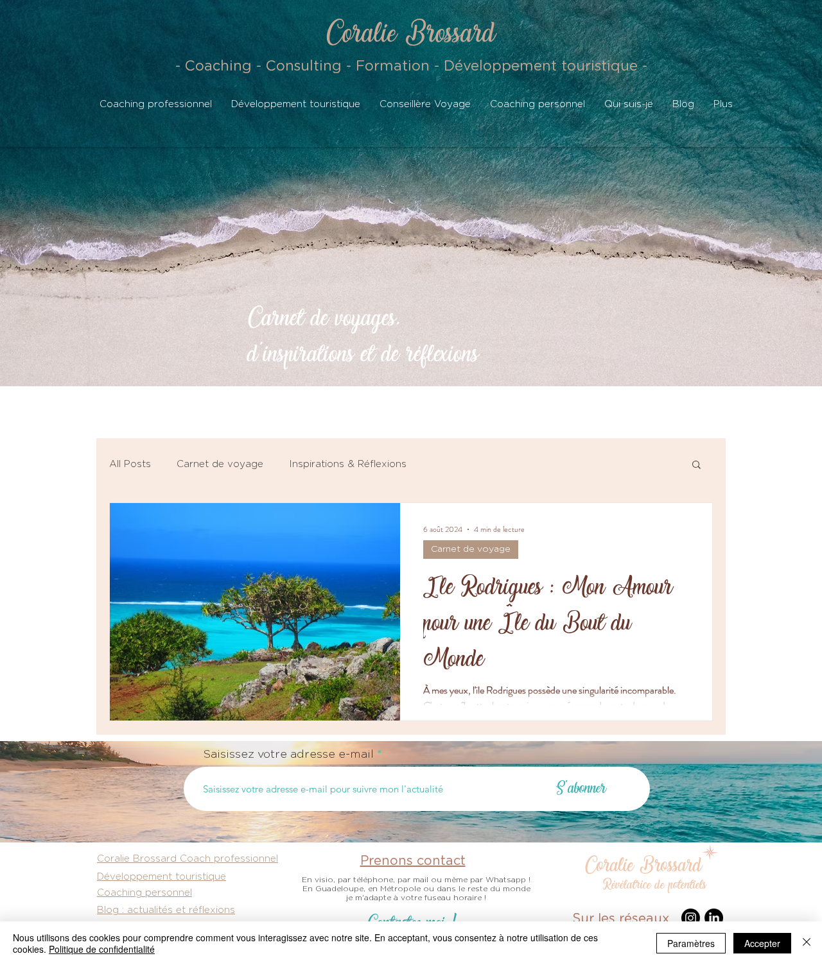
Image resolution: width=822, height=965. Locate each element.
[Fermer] (806, 943)
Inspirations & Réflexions (348, 464)
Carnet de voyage (220, 464)
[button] (696, 465)
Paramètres (691, 943)
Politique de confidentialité (102, 949)
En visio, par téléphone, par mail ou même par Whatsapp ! (416, 880)
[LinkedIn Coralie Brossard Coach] (713, 918)
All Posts (130, 464)
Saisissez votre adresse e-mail (288, 754)
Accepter (762, 943)
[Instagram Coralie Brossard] (690, 918)
